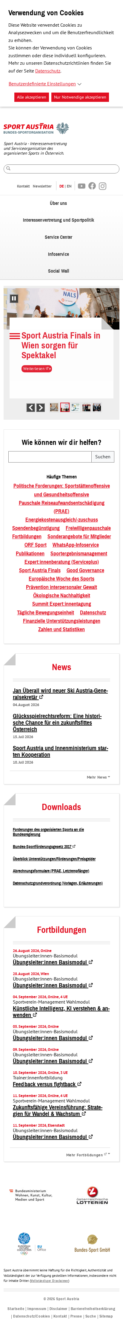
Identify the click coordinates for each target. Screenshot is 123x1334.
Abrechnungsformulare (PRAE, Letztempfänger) (51, 871)
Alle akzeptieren (31, 97)
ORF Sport (35, 545)
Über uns (58, 203)
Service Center (58, 237)
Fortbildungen (26, 537)
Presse (76, 1316)
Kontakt (23, 186)
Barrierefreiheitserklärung (93, 1309)
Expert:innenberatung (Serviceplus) (61, 562)
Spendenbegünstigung (36, 528)
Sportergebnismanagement (78, 554)
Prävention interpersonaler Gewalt (61, 587)
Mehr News (97, 777)
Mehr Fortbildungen (88, 1154)
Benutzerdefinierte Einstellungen (42, 84)
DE (61, 186)
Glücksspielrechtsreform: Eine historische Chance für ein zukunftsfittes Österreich (57, 722)
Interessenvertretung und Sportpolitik (58, 220)
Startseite (15, 1309)
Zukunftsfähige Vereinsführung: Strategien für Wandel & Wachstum (57, 1111)
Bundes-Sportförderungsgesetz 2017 (44, 846)
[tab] (54, 407)
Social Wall (59, 271)
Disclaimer (58, 1309)
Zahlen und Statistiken (61, 629)
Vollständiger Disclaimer (49, 1280)
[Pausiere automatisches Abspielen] (14, 298)
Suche (90, 1316)
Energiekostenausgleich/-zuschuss (61, 520)
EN (69, 186)
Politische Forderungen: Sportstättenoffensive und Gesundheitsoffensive (61, 490)
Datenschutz (47, 71)
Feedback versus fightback (47, 1084)
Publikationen (30, 554)
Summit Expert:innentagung (61, 604)
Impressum (36, 1309)
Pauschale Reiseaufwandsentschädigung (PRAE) (61, 507)
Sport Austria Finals (40, 570)
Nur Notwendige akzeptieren (80, 97)
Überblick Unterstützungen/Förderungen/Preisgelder (54, 859)
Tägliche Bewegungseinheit (45, 613)
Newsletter (42, 186)
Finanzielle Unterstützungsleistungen (61, 621)
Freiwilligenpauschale (88, 528)
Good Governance (85, 570)
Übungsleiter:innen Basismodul (53, 963)
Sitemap (106, 1316)
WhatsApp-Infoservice (76, 545)
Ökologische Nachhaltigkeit (61, 596)
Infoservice (58, 254)
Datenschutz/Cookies (31, 1316)
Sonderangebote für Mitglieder (79, 537)
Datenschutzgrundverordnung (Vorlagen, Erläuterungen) (58, 883)
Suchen (102, 457)
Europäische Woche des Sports (61, 579)
